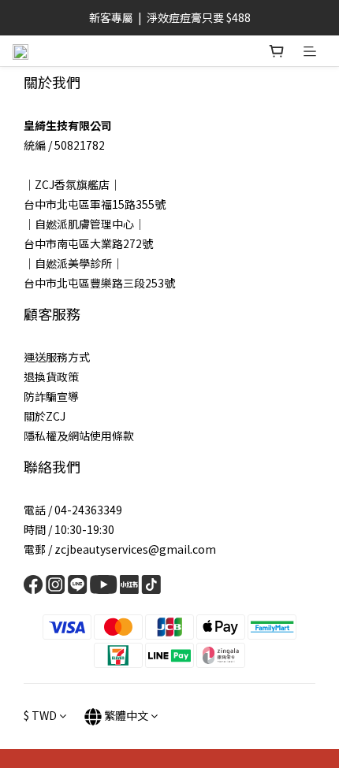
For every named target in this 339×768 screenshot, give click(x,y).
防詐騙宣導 (51, 396)
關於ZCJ (44, 416)
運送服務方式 (57, 357)
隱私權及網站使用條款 (79, 435)
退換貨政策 (51, 376)
